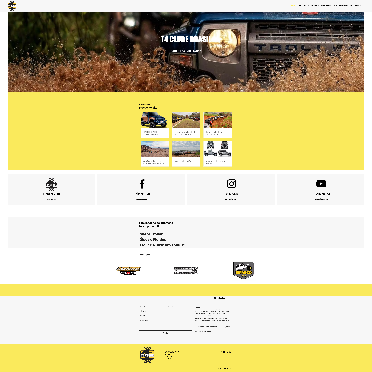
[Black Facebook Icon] (142, 184)
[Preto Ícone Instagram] (232, 184)
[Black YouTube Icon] (224, 352)
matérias (209, 315)
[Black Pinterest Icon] (227, 352)
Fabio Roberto (220, 310)
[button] (167, 358)
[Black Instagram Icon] (230, 352)
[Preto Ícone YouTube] (321, 184)
